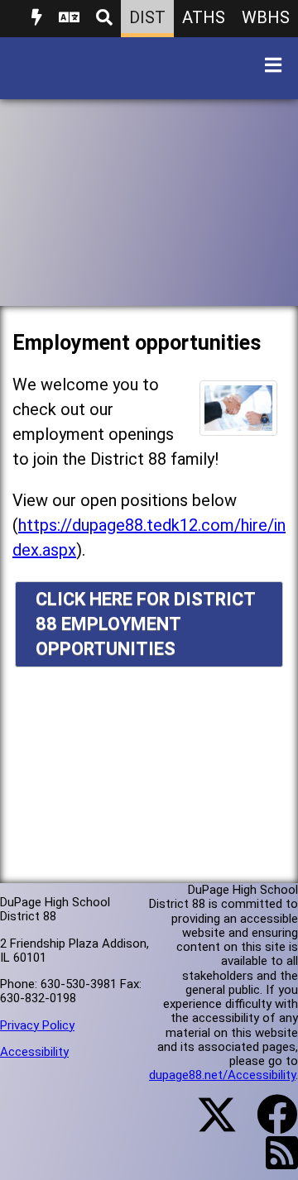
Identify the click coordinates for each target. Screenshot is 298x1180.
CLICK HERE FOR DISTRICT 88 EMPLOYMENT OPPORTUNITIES (146, 624)
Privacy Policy (37, 1025)
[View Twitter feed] (208, 1124)
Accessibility (34, 1051)
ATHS (203, 17)
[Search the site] (104, 18)
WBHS (266, 17)
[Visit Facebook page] (267, 1124)
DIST (147, 17)
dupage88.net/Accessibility (222, 1075)
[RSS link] (273, 1162)
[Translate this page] (69, 18)
